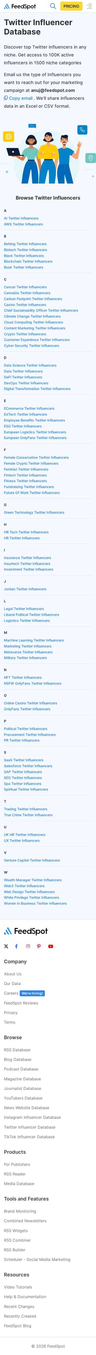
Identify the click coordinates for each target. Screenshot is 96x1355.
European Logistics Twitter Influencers (35, 432)
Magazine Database (22, 1078)
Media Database (19, 1183)
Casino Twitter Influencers (25, 305)
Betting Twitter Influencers (25, 244)
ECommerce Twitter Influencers (29, 408)
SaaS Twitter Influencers (24, 760)
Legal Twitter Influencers (24, 609)
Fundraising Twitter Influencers (29, 487)
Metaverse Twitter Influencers (28, 652)
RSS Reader (15, 1173)
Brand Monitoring (20, 1211)
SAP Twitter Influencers (23, 772)
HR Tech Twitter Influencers (26, 532)
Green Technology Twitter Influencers (34, 512)
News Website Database (26, 1107)
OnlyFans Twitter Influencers (27, 709)
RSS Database (17, 1049)
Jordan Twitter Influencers (25, 589)
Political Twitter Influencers (26, 729)
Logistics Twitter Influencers (27, 620)
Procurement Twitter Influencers (30, 734)
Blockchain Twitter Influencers (28, 261)
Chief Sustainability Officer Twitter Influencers (41, 310)
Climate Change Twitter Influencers (32, 316)
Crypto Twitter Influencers (25, 334)
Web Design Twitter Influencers (29, 892)
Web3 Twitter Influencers (24, 886)
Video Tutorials (18, 1287)
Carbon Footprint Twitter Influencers (33, 299)
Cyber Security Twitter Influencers (31, 345)
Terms (9, 1022)
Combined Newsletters (25, 1220)
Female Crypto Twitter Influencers (31, 463)
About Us (12, 973)
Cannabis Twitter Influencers (27, 293)
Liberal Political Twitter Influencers (31, 614)
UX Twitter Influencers (22, 840)
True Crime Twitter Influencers (28, 815)
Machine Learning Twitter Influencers (34, 640)
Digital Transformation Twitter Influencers (37, 389)
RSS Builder (14, 1249)
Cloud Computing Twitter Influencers (33, 322)
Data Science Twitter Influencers (30, 365)
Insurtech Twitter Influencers (27, 563)
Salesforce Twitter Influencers (28, 766)
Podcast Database (21, 1069)
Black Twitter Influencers (24, 256)
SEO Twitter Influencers (23, 778)
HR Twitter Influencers (22, 538)
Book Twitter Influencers (23, 267)
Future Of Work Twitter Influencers (32, 493)
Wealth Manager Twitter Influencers (33, 880)
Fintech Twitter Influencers (25, 475)
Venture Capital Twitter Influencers (32, 860)
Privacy (11, 1012)
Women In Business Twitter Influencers (35, 903)
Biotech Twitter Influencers (25, 250)
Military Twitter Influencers (25, 658)
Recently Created (20, 1316)
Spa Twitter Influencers (23, 783)
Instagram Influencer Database (32, 1117)
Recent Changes (19, 1306)
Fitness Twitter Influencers (25, 481)
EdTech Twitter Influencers (25, 414)
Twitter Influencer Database (29, 1127)
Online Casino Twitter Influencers (30, 703)
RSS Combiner (17, 1240)
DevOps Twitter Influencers (26, 383)
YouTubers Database (23, 1098)
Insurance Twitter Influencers (27, 558)
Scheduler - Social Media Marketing (37, 1259)
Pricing (71, 6)
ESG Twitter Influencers (23, 426)
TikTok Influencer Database (29, 1136)
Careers (23, 993)
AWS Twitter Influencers (23, 224)
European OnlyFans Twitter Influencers (35, 438)
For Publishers (17, 1164)
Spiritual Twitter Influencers (26, 789)
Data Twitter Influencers (23, 371)
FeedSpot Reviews (21, 1002)
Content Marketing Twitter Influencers (34, 328)
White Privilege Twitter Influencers (31, 897)
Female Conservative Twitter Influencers (36, 457)
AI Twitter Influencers (21, 218)
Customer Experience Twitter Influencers (37, 340)
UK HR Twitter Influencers (25, 834)
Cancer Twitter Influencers (25, 287)
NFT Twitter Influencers (23, 677)
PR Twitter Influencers (22, 740)
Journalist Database (22, 1088)
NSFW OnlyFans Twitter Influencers (33, 683)
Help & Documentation (25, 1296)
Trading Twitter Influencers (26, 809)
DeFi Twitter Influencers (23, 377)
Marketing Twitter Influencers (28, 646)
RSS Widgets (16, 1230)
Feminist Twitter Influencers (26, 469)
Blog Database (17, 1059)
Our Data (12, 983)
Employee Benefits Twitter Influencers (34, 420)
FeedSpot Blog (17, 1325)
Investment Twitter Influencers (28, 569)
